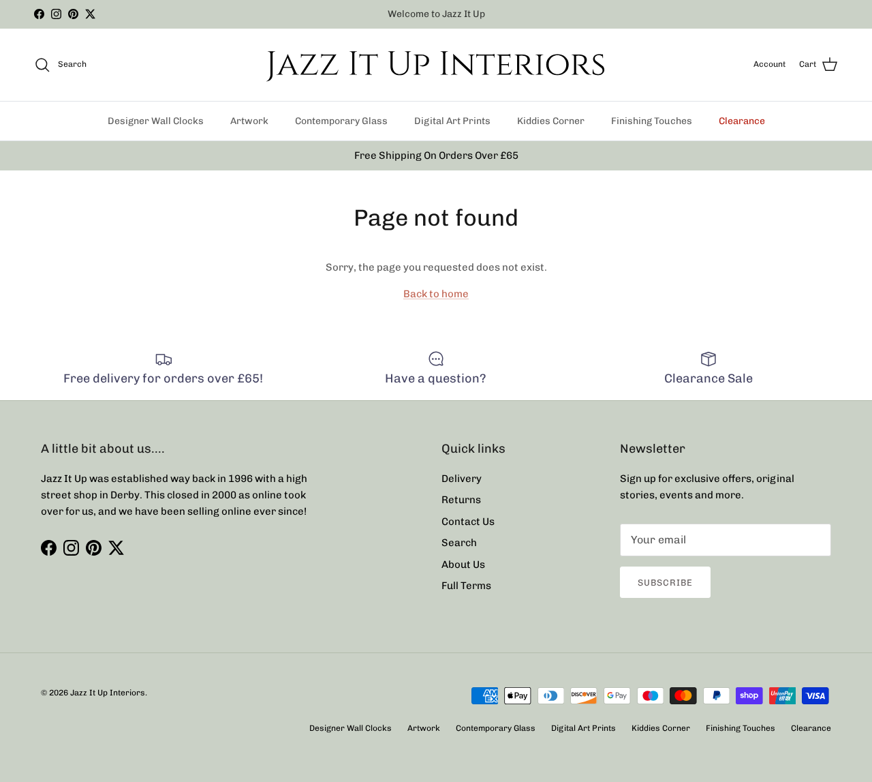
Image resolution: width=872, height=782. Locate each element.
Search (459, 543)
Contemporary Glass (341, 121)
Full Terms (466, 586)
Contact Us (468, 521)
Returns (461, 500)
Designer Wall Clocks (156, 121)
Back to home (436, 294)
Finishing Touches (651, 121)
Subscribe (665, 582)
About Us (463, 564)
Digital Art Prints (452, 121)
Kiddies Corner (551, 121)
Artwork (249, 121)
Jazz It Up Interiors (107, 692)
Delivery (461, 478)
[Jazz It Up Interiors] (436, 64)
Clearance (742, 121)
